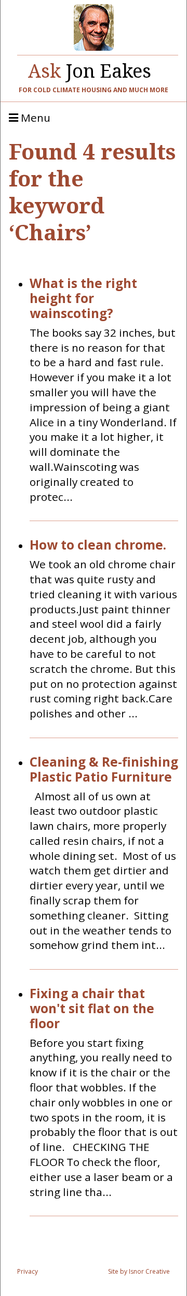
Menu (34, 118)
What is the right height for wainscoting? (83, 298)
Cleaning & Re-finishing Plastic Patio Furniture (104, 770)
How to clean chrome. (98, 545)
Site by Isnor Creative (139, 1271)
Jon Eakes (89, 68)
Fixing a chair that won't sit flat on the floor (92, 1008)
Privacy (27, 1271)
